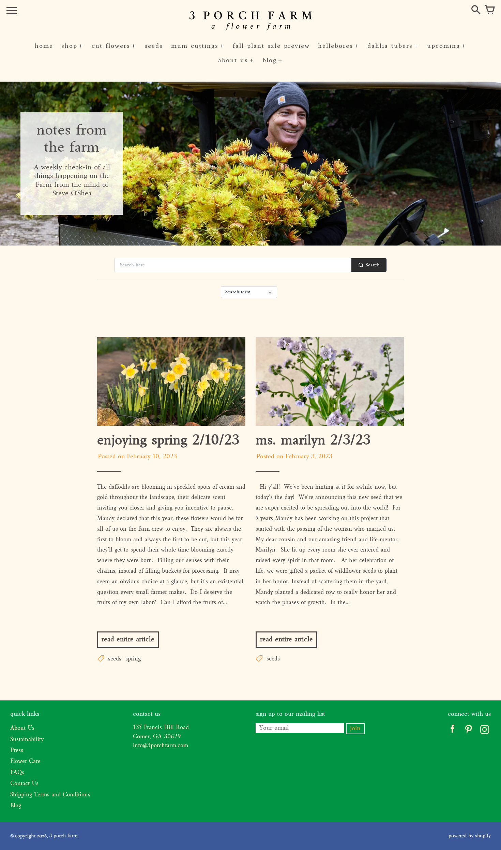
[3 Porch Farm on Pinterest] (468, 731)
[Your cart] (489, 10)
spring (133, 659)
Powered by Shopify (470, 836)
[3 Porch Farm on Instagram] (484, 731)
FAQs (17, 773)
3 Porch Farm (63, 836)
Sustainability (27, 739)
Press (16, 750)
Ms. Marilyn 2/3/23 (313, 441)
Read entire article (128, 639)
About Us (22, 728)
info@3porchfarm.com (160, 746)
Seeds (114, 659)
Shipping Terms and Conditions (50, 795)
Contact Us (24, 783)
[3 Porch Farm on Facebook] (452, 731)
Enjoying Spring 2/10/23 (168, 441)
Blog (15, 806)
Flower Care (25, 761)
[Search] (476, 10)
